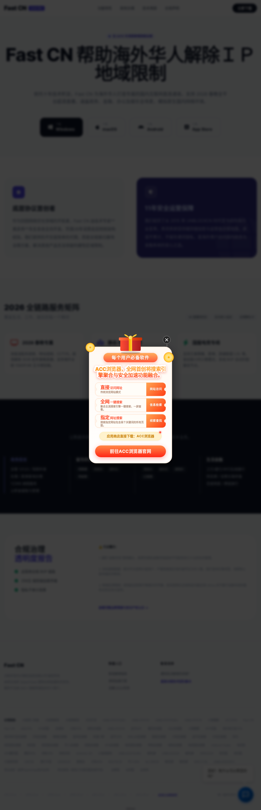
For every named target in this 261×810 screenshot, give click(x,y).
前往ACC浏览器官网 (130, 451)
